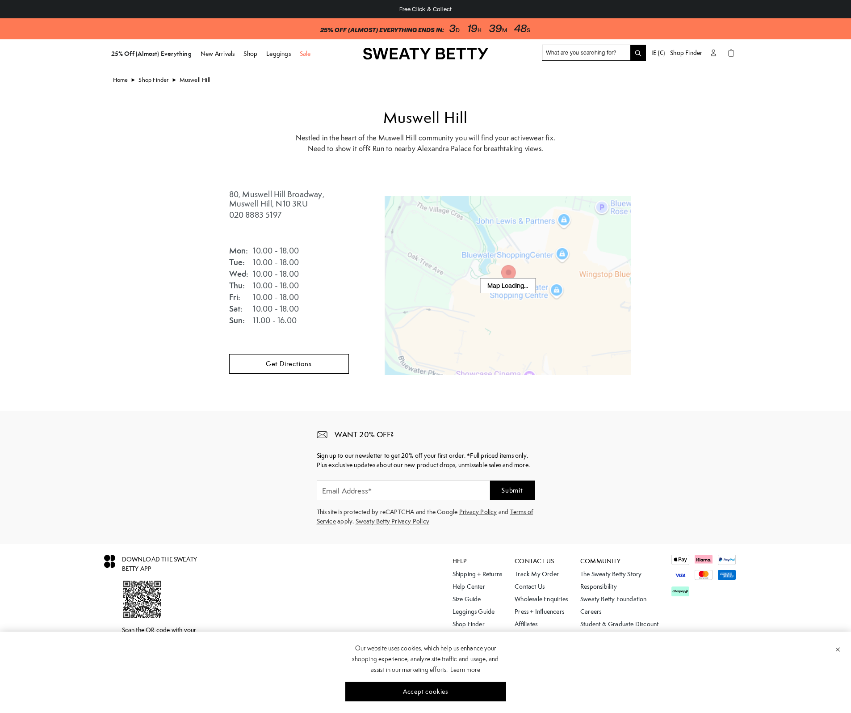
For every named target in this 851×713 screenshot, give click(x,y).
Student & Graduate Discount (619, 624)
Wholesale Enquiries (541, 599)
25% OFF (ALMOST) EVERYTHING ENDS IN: (382, 30)
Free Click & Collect (425, 9)
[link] (425, 57)
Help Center (469, 586)
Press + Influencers (539, 612)
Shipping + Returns (478, 574)
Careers (590, 612)
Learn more (465, 670)
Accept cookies (425, 692)
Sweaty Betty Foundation (613, 599)
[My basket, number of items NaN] (731, 52)
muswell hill (195, 80)
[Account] (713, 52)
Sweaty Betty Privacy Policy (392, 521)
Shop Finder (686, 53)
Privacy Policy (478, 512)
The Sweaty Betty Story (610, 574)
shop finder (153, 80)
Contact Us (530, 586)
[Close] (838, 649)
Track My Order (537, 574)
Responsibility (598, 586)
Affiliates (526, 624)
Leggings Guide (474, 612)
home (120, 80)
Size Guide (467, 599)
